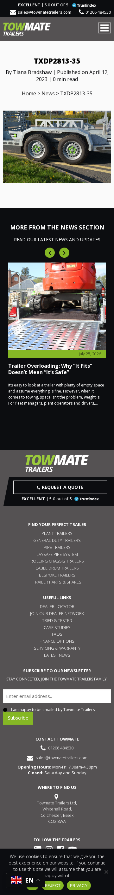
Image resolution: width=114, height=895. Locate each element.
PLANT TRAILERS (57, 533)
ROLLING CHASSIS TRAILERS (57, 561)
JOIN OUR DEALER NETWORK (57, 613)
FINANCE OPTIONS (57, 641)
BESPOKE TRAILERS (57, 575)
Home (29, 93)
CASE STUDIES (57, 627)
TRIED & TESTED (57, 620)
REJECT (53, 885)
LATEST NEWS (57, 655)
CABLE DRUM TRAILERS (57, 568)
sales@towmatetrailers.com (44, 12)
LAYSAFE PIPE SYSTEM (57, 554)
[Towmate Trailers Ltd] (27, 29)
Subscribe (18, 718)
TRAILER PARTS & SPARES (57, 582)
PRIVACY (79, 885)
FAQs (57, 634)
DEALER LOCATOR (57, 606)
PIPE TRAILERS (57, 547)
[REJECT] (106, 872)
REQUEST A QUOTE (63, 487)
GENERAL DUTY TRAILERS (57, 540)
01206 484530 (98, 12)
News (48, 93)
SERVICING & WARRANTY (57, 648)
